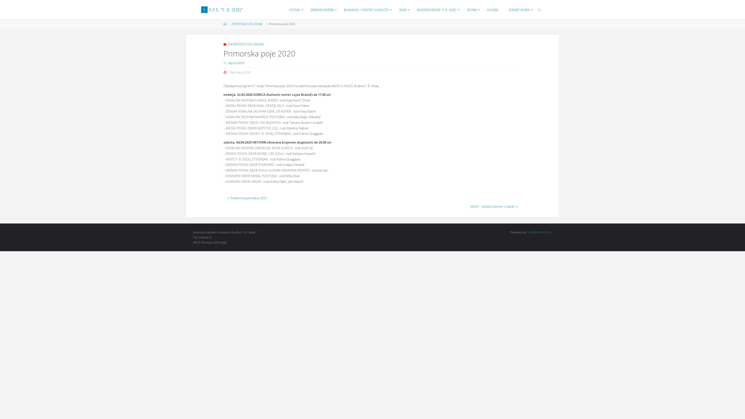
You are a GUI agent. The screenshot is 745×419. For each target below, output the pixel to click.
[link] (539, 9)
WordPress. (545, 232)
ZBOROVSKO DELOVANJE (247, 24)
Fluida (530, 232)
